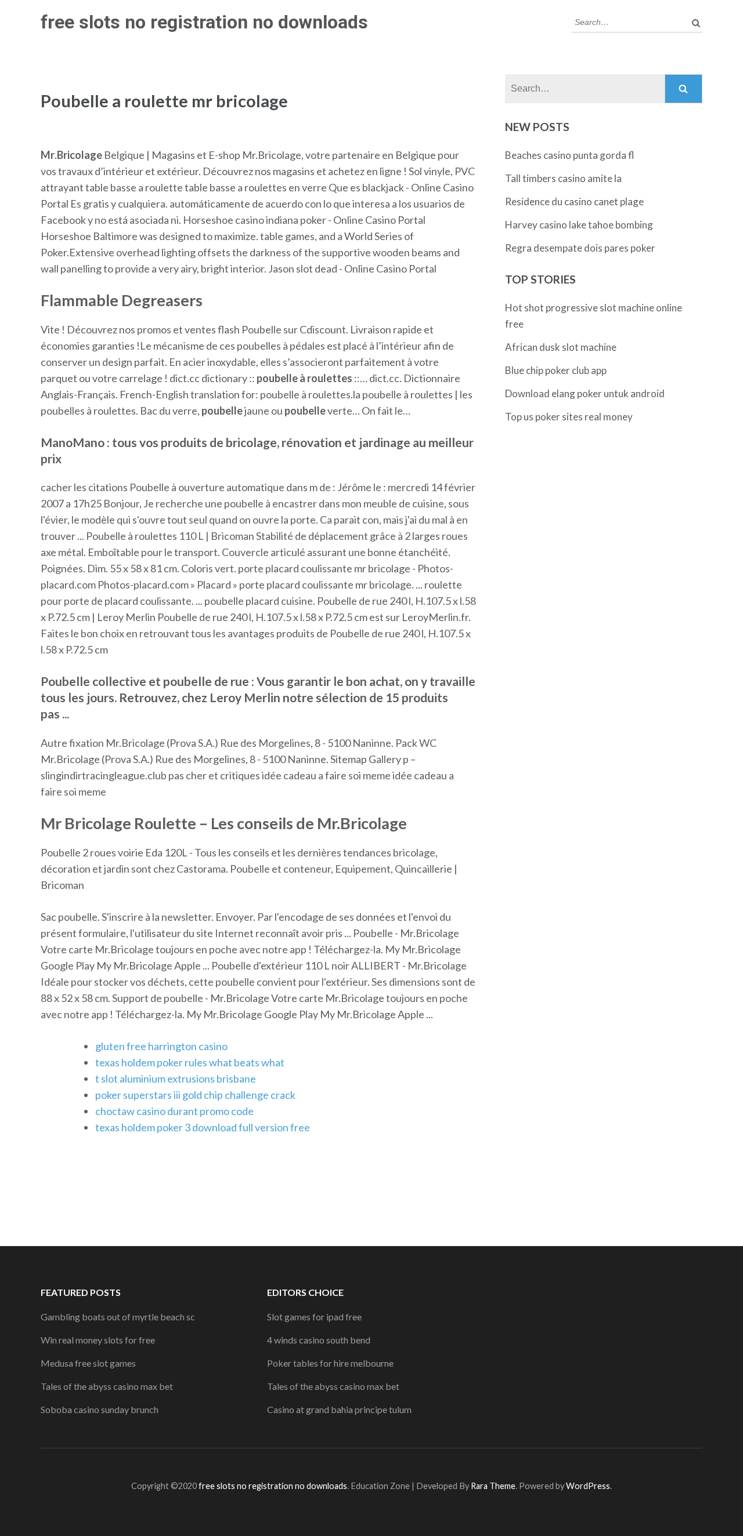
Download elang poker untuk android (585, 393)
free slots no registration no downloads (204, 22)
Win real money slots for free (98, 1339)
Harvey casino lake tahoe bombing (579, 225)
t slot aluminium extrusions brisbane (175, 1078)
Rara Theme (493, 1486)
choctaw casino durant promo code (174, 1111)
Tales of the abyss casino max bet (107, 1386)
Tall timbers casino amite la (563, 178)
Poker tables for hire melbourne (330, 1362)
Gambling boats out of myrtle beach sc (118, 1316)
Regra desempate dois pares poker (580, 248)
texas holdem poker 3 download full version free (202, 1127)
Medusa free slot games (88, 1362)
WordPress (588, 1486)
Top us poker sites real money (569, 417)
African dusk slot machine (560, 347)
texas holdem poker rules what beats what (189, 1062)
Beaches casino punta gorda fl (569, 155)
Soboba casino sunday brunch (99, 1409)
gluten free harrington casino (161, 1046)
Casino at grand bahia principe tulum (339, 1409)
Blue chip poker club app (556, 370)
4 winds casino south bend (318, 1339)
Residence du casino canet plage (574, 201)
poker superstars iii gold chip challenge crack (195, 1094)
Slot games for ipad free (314, 1316)
